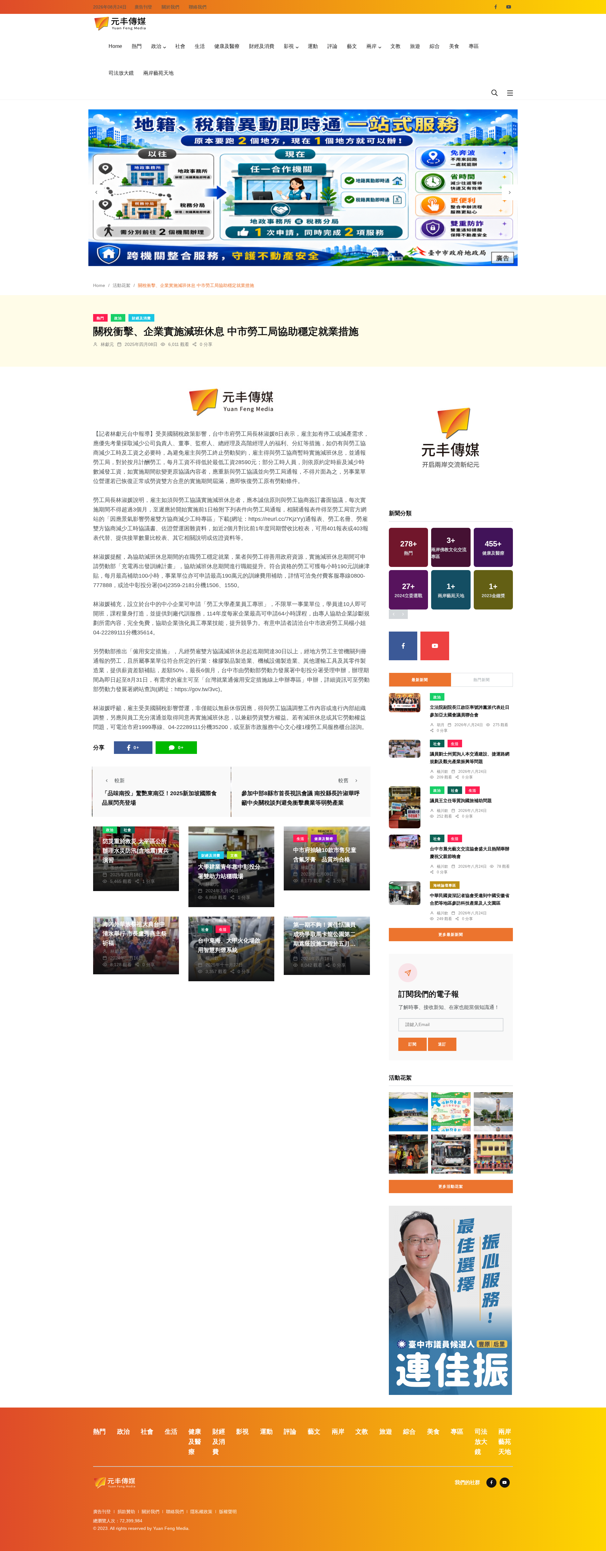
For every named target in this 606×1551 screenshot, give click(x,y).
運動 (313, 46)
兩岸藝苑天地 (158, 73)
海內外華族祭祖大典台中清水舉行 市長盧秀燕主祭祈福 (135, 933)
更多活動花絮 (450, 1186)
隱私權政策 (201, 1511)
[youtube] (508, 6)
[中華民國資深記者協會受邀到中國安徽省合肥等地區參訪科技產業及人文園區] (404, 893)
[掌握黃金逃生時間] (231, 402)
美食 (454, 46)
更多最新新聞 (450, 934)
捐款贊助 (126, 1511)
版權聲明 (228, 1511)
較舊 (343, 780)
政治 (156, 46)
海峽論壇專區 (444, 885)
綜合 (435, 46)
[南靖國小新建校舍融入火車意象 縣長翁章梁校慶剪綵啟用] (493, 1154)
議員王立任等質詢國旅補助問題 (461, 800)
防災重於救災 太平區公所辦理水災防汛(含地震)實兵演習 (136, 850)
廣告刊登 (143, 6)
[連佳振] (450, 1300)
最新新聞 (420, 680)
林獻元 (107, 344)
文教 (395, 46)
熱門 (137, 46)
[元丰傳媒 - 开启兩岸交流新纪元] (120, 23)
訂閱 (412, 1044)
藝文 (352, 46)
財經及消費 (261, 46)
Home (115, 46)
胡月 (440, 725)
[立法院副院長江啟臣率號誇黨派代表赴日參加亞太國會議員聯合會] (404, 702)
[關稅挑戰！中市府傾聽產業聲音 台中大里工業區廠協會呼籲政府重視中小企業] (493, 1111)
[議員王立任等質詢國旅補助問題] (404, 807)
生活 (200, 46)
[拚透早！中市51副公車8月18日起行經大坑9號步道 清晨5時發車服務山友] (450, 1154)
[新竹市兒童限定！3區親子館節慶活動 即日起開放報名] (450, 1111)
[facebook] (496, 6)
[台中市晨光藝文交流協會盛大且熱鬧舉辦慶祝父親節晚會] (404, 842)
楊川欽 (212, 958)
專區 (474, 46)
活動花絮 (121, 285)
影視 (289, 46)
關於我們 (170, 6)
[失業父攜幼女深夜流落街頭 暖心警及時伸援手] (408, 1154)
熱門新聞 (481, 680)
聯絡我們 (197, 6)
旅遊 (415, 46)
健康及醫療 (227, 46)
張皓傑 (116, 868)
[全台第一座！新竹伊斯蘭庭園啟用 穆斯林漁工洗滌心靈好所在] (408, 1111)
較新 (120, 780)
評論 (332, 46)
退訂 (442, 1044)
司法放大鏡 (121, 73)
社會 (180, 46)
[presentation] (96, 192)
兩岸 (371, 46)
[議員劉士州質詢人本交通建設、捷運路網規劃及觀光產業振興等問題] (404, 749)
